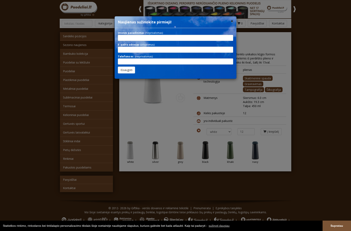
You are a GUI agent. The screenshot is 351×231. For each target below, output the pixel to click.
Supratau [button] (336, 225)
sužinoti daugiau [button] (219, 225)
